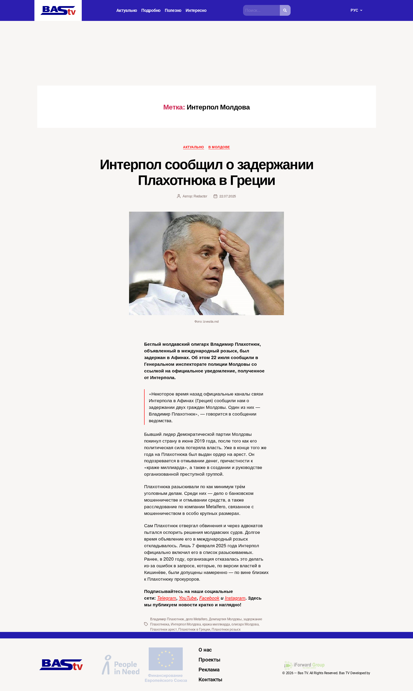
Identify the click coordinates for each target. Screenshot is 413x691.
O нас (205, 650)
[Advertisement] (206, 53)
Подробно (150, 10)
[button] (356, 10)
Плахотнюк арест (163, 629)
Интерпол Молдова (186, 624)
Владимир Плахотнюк (167, 618)
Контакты (210, 680)
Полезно (173, 10)
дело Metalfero (196, 618)
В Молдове (219, 147)
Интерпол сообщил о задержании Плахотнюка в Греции (206, 171)
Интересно (196, 10)
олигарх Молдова (245, 624)
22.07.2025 (227, 196)
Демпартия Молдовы (225, 618)
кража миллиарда (216, 624)
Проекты (209, 660)
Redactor (200, 196)
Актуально (126, 10)
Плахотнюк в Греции (194, 629)
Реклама (209, 670)
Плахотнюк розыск (226, 629)
